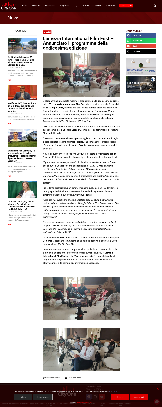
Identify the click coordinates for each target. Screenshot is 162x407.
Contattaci (110, 6)
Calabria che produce (92, 6)
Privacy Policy (113, 391)
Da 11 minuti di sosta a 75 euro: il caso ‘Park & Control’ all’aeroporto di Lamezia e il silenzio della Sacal (21, 61)
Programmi (64, 6)
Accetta (120, 397)
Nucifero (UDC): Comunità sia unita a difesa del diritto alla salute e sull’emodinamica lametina (22, 107)
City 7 (76, 6)
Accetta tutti (139, 397)
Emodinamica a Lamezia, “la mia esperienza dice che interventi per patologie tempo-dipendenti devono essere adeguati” (22, 155)
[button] (141, 35)
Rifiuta (23, 397)
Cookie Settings (43, 397)
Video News (50, 6)
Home (24, 6)
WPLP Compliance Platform (84, 402)
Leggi (9, 80)
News (34, 6)
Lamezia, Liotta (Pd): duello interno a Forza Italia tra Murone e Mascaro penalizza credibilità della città (21, 205)
